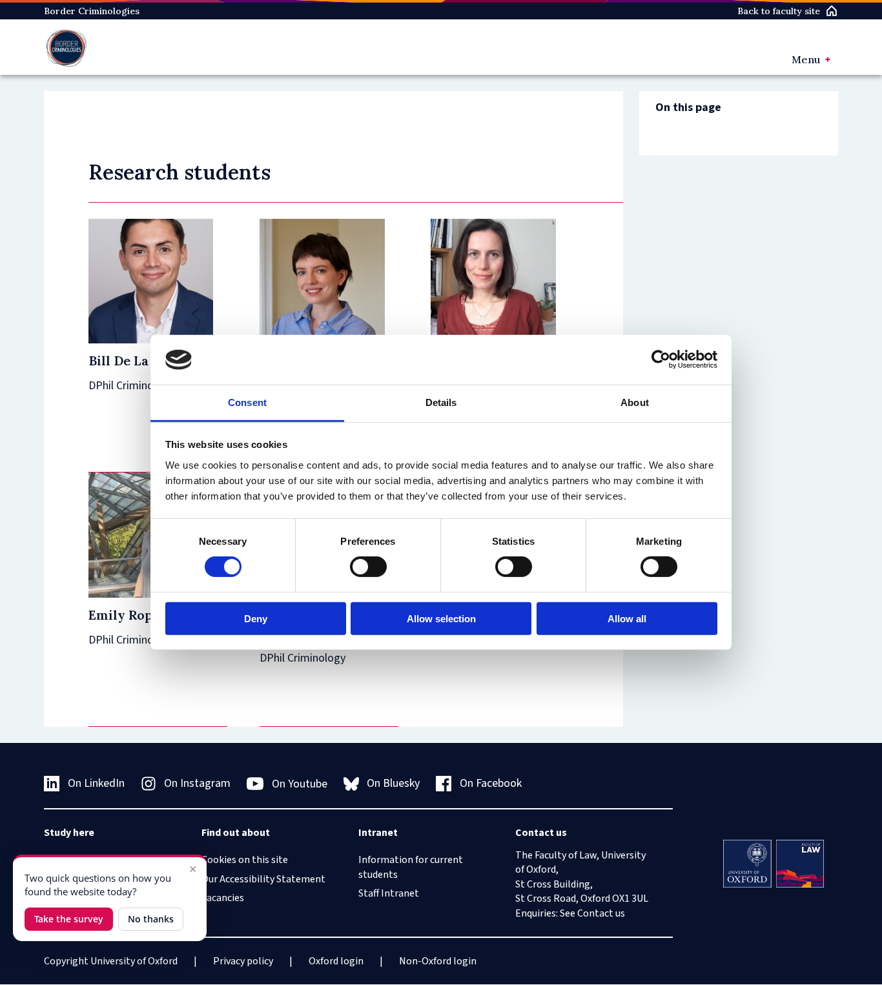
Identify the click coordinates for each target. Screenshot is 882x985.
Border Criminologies (91, 11)
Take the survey (68, 919)
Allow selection (441, 618)
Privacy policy (243, 961)
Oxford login (336, 961)
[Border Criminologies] (66, 47)
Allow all (627, 618)
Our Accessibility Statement (263, 879)
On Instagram (197, 783)
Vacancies (222, 898)
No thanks (151, 919)
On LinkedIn (96, 783)
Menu (806, 59)
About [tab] (634, 402)
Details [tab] (441, 402)
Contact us (601, 913)
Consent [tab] (247, 402)
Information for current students (410, 867)
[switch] (368, 566)
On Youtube (299, 784)
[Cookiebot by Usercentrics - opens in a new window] (660, 359)
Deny (255, 618)
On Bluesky (393, 783)
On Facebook (491, 783)
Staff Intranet (388, 893)
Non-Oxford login (438, 961)
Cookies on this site (244, 860)
